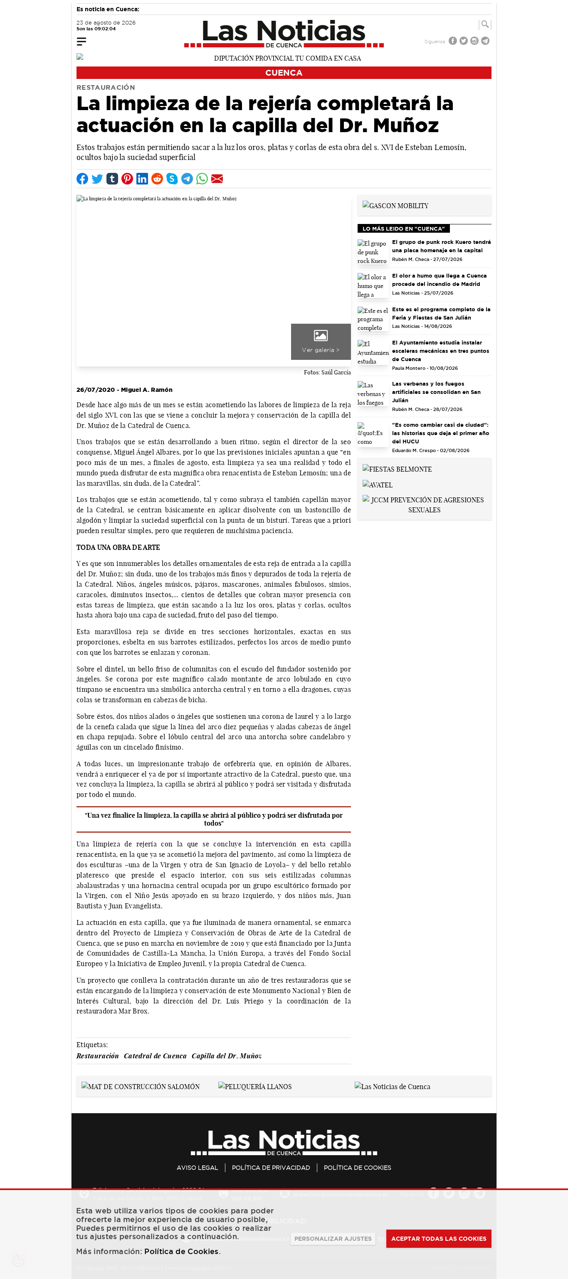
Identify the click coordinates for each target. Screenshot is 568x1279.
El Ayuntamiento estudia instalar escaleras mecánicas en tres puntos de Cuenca (440, 350)
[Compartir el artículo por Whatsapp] (202, 178)
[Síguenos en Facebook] (453, 41)
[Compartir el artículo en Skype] (172, 178)
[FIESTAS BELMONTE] (397, 468)
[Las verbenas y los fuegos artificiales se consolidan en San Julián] (373, 393)
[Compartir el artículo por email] (217, 178)
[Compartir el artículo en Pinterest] (127, 178)
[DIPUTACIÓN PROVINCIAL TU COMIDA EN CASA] (284, 57)
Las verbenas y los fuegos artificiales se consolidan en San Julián (436, 392)
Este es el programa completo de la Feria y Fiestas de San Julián (441, 313)
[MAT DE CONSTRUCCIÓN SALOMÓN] (140, 1086)
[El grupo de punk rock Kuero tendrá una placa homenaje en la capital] (373, 251)
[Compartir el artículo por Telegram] (187, 178)
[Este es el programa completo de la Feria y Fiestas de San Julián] (373, 319)
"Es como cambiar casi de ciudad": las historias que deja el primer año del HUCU (440, 433)
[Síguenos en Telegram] (486, 41)
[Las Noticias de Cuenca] (284, 33)
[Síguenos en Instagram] (475, 41)
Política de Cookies (357, 1168)
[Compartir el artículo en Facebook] (82, 178)
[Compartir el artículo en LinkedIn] (142, 178)
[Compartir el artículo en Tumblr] (112, 178)
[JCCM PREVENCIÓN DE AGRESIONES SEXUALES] (425, 504)
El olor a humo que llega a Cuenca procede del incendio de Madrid (439, 280)
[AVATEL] (378, 484)
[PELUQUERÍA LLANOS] (255, 1086)
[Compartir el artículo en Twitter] (97, 178)
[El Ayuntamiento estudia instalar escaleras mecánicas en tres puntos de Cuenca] (373, 352)
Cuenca (284, 72)
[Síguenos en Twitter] (464, 41)
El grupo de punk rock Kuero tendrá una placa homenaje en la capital (441, 246)
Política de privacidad (271, 1168)
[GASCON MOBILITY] (395, 205)
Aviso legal (197, 1168)
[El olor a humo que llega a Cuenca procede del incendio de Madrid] (373, 285)
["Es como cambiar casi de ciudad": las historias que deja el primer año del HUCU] (373, 434)
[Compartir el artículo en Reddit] (157, 178)
